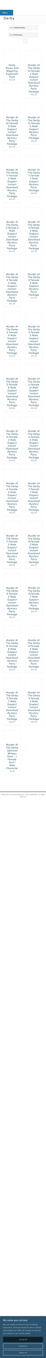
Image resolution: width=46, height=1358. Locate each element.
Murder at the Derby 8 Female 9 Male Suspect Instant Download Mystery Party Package (34, 653)
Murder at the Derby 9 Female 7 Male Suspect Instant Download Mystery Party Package (12, 705)
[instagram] (21, 800)
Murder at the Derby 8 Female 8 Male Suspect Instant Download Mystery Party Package (12, 653)
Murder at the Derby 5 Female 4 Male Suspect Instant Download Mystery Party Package (12, 339)
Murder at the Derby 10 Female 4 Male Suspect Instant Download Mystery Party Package (34, 78)
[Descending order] (35, 27)
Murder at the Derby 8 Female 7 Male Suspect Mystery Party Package (34, 598)
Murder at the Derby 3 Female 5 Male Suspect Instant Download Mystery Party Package (34, 235)
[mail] (29, 800)
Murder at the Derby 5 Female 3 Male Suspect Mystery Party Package (34, 284)
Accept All (23, 1339)
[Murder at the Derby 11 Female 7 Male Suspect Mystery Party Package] (34, 157)
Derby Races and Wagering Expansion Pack (12, 71)
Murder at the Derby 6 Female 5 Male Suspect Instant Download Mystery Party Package (34, 444)
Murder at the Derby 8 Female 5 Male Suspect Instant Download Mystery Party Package (12, 601)
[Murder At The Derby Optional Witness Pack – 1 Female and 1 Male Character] (12, 732)
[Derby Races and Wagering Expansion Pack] (12, 52)
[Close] (43, 1318)
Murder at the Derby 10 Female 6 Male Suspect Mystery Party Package (34, 127)
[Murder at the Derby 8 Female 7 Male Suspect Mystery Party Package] (34, 575)
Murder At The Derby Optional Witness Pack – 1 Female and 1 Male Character (12, 756)
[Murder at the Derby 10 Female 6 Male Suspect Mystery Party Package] (34, 104)
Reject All (23, 1353)
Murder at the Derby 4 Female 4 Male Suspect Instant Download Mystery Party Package (12, 287)
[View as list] (25, 40)
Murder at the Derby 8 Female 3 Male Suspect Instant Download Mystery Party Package (34, 549)
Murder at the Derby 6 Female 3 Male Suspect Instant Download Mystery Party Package (12, 444)
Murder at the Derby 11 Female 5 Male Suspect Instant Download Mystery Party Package (12, 183)
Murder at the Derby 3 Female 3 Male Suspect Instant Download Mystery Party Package (12, 235)
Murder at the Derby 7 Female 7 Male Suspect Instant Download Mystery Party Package (34, 496)
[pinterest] (25, 800)
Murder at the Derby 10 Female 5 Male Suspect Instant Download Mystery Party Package (12, 130)
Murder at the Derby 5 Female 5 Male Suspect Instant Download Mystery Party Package (34, 339)
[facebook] (17, 800)
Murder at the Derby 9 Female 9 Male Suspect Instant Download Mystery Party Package (34, 705)
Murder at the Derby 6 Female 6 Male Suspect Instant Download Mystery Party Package (12, 496)
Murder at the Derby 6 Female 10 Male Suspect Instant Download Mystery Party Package (34, 392)
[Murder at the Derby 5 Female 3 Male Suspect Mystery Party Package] (34, 261)
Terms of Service (31, 794)
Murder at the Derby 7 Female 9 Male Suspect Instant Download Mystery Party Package (12, 549)
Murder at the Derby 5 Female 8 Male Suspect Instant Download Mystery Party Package (12, 392)
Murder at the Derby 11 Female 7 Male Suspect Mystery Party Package (34, 180)
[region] (23, 1337)
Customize (23, 1346)
